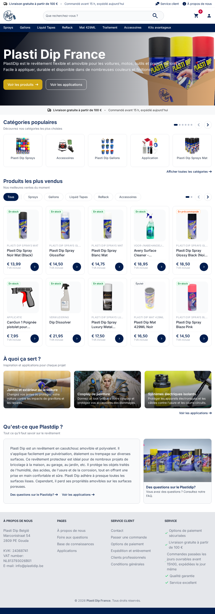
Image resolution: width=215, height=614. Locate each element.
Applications (67, 551)
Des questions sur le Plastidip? (32, 494)
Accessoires (133, 27)
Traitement (109, 27)
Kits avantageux (159, 27)
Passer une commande (129, 537)
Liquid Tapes (46, 27)
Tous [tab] (11, 197)
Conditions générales (127, 564)
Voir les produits (21, 84)
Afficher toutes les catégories (187, 171)
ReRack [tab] (103, 197)
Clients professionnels (128, 557)
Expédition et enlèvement (131, 551)
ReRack (67, 27)
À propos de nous (199, 3)
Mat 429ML (87, 27)
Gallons (25, 27)
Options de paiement (127, 544)
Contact (117, 530)
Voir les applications (66, 84)
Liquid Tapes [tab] (78, 197)
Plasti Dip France (98, 600)
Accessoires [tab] (128, 197)
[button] (176, 125)
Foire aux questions (72, 537)
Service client (169, 3)
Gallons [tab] (54, 197)
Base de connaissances (75, 544)
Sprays (8, 27)
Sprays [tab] (33, 197)
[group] (37, 389)
